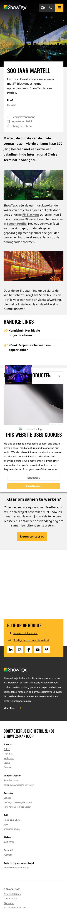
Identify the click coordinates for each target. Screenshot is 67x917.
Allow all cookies (33, 486)
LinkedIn (10, 649)
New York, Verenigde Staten (17, 806)
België (7, 749)
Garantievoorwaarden (15, 907)
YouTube (37, 649)
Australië (8, 854)
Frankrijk (8, 753)
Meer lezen (10, 708)
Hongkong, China (12, 819)
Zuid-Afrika (9, 841)
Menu (59, 8)
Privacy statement (12, 893)
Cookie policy (10, 898)
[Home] (15, 7)
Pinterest (46, 649)
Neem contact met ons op (16, 867)
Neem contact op (32, 536)
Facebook (28, 649)
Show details (34, 478)
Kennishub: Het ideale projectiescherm (24, 333)
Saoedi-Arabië (11, 780)
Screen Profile (17, 224)
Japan (6, 824)
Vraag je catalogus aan (25, 633)
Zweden (7, 767)
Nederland (9, 758)
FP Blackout (30, 214)
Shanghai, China (12, 828)
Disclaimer (9, 903)
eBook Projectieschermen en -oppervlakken (30, 347)
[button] (51, 8)
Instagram (19, 649)
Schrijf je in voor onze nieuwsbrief (31, 640)
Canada (7, 797)
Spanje (7, 762)
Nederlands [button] (43, 8)
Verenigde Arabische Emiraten (19, 784)
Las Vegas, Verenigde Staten (18, 802)
